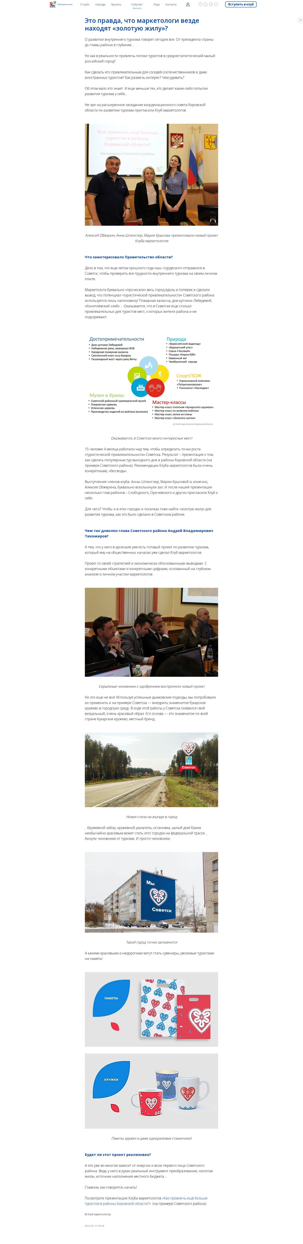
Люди (157, 4)
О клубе (84, 4)
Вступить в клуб (241, 4)
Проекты (116, 4)
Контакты (171, 4)
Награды (100, 4)
